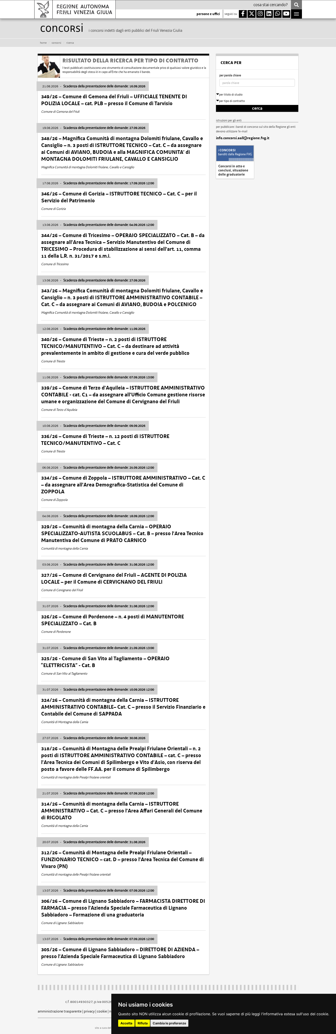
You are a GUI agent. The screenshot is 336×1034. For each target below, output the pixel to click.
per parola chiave (230, 75)
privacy (89, 1011)
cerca (257, 108)
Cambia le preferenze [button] (169, 1023)
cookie (102, 1011)
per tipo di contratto (232, 101)
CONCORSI (56, 43)
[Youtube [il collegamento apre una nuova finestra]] (286, 14)
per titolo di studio (231, 94)
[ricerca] (296, 4)
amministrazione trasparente (60, 1011)
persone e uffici (208, 14)
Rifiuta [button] (143, 1023)
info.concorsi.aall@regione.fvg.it (242, 138)
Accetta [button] (126, 1023)
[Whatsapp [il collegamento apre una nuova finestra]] (278, 14)
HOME (43, 43)
